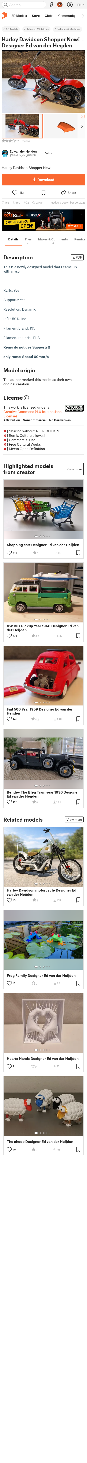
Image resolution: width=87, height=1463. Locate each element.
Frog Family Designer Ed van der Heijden (41, 976)
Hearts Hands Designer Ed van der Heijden (43, 1059)
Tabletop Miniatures (38, 29)
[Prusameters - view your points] (60, 4)
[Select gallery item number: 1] (36, 536)
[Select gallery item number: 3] (44, 536)
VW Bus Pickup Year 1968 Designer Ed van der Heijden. (43, 628)
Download (45, 179)
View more (74, 469)
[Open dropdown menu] (83, 38)
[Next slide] (81, 126)
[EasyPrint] (51, 4)
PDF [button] (79, 257)
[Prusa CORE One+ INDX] (43, 220)
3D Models (12, 29)
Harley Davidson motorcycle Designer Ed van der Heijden (41, 892)
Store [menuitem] (36, 15)
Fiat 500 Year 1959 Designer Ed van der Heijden (40, 711)
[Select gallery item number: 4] (47, 536)
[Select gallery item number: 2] (40, 536)
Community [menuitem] (67, 15)
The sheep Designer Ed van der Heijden (40, 1142)
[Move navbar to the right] (83, 15)
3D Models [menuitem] (19, 15)
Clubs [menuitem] (49, 15)
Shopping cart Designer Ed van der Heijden (43, 545)
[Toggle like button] (9, 552)
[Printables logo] (4, 15)
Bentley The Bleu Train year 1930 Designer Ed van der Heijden (43, 794)
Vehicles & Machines (68, 29)
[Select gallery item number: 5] (50, 536)
